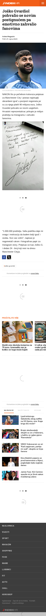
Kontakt (32, 601)
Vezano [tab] (37, 410)
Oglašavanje (6, 601)
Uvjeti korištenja (18, 603)
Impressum (6, 603)
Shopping (7, 551)
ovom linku (35, 273)
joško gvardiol (9, 266)
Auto (4, 582)
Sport (5, 538)
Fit (3, 576)
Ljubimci (6, 569)
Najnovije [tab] (9, 410)
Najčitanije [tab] (23, 410)
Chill (4, 588)
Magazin (6, 545)
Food (4, 557)
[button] (43, 3)
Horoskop (7, 594)
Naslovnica (8, 526)
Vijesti (5, 532)
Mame (5, 563)
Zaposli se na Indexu (20, 601)
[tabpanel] (23, 449)
